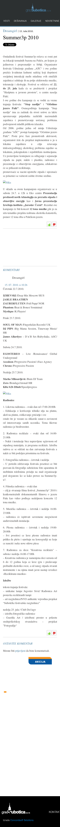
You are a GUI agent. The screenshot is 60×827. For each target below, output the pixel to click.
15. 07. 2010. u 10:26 (16, 284)
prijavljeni (20, 650)
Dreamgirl (10, 31)
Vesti (6, 20)
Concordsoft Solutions (22, 820)
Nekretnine (52, 20)
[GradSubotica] (38, 11)
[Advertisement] (28, 238)
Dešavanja (20, 20)
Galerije (36, 20)
